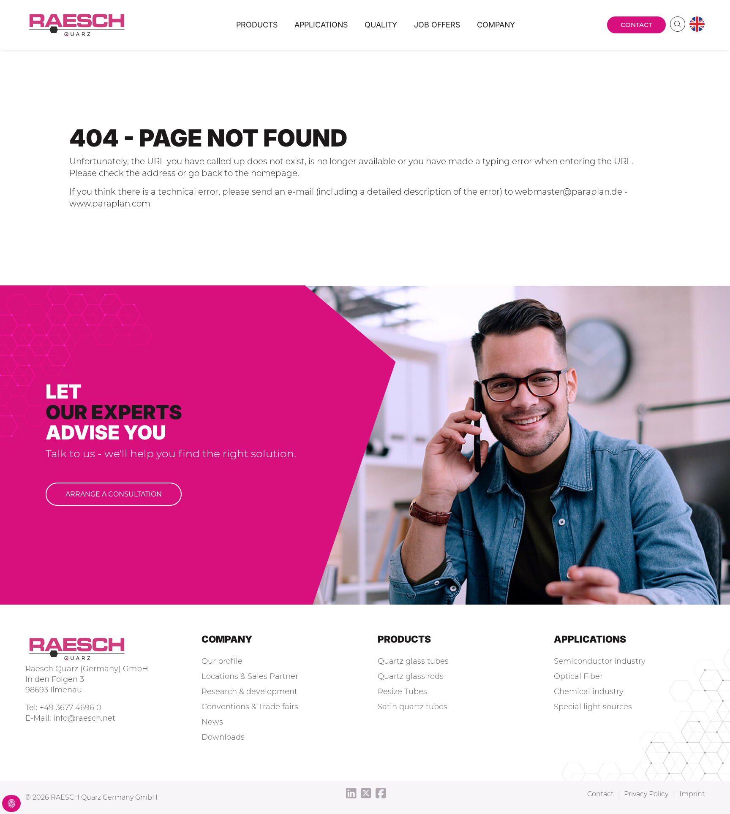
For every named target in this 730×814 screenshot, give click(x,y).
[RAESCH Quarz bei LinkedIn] (351, 793)
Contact (636, 25)
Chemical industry (589, 691)
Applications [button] (321, 25)
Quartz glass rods (411, 676)
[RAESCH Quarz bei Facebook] (380, 793)
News (212, 722)
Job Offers (437, 25)
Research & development (249, 691)
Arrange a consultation (113, 494)
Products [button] (257, 25)
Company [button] (496, 25)
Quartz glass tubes (413, 661)
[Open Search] (677, 24)
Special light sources (593, 706)
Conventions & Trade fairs (250, 706)
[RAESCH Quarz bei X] (366, 793)
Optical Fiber (578, 676)
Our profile (222, 661)
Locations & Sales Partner (250, 676)
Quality (381, 25)
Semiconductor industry (600, 661)
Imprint (692, 794)
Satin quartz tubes (412, 706)
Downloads (223, 737)
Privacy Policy (646, 794)
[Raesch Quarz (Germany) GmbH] (77, 25)
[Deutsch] (697, 24)
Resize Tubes (402, 691)
